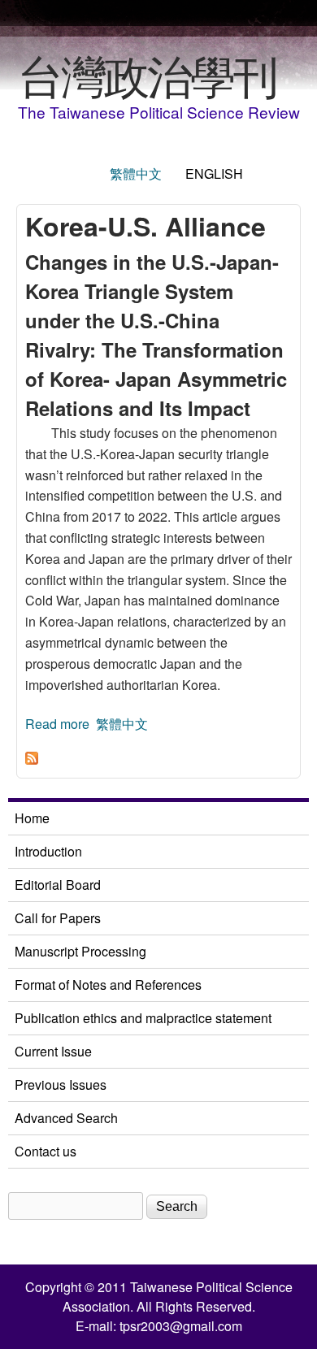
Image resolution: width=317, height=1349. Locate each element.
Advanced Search (66, 1117)
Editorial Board (58, 884)
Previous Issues (60, 1084)
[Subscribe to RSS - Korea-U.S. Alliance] (31, 759)
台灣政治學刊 (147, 73)
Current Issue (53, 1051)
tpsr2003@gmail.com (180, 1325)
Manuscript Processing (80, 951)
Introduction (48, 851)
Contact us (45, 1151)
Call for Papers (58, 918)
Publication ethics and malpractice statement (143, 1017)
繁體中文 (136, 173)
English (214, 173)
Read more (57, 723)
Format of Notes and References (108, 984)
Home (32, 818)
